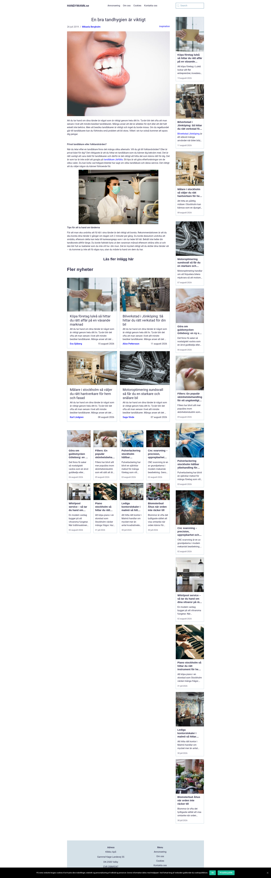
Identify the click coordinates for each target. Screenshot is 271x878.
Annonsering (114, 5)
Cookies (137, 5)
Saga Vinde (128, 417)
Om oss (127, 5)
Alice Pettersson (131, 343)
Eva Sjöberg (76, 343)
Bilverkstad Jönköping (188, 133)
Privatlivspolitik (226, 873)
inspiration (164, 26)
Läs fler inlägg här (118, 259)
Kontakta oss (150, 5)
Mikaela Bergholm (91, 26)
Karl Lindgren (77, 417)
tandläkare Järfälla (113, 159)
